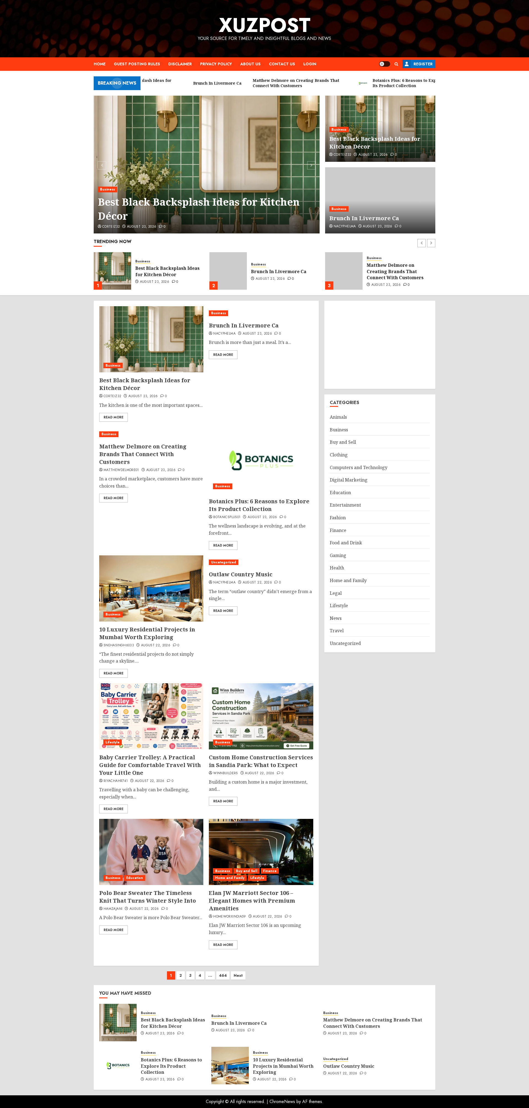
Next (238, 975)
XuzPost (265, 25)
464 (223, 975)
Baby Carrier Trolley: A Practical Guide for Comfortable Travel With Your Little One (150, 765)
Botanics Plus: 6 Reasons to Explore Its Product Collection (397, 271)
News (336, 618)
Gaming (338, 555)
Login (309, 64)
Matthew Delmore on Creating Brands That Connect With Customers (279, 271)
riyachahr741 (116, 781)
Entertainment (345, 505)
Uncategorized (223, 562)
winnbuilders (225, 773)
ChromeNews (282, 1101)
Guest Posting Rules (137, 64)
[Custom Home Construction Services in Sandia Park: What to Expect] (261, 716)
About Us (250, 64)
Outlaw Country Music (240, 574)
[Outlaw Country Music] (261, 562)
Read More (113, 417)
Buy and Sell (246, 870)
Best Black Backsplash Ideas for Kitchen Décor (198, 208)
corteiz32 (111, 227)
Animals (338, 417)
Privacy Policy (216, 64)
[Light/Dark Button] (384, 64)
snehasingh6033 (119, 645)
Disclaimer (180, 64)
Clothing (339, 455)
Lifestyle (113, 742)
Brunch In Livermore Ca (364, 218)
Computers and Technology (358, 467)
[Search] (396, 64)
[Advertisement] (380, 344)
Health (337, 568)
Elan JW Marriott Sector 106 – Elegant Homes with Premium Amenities (252, 900)
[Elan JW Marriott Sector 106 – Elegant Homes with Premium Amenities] (261, 852)
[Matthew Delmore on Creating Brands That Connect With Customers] (228, 271)
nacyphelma (345, 226)
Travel (337, 631)
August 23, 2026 (141, 227)
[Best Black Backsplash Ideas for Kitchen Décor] (207, 164)
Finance (270, 870)
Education (134, 877)
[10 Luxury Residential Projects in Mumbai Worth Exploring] (151, 588)
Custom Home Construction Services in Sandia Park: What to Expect (261, 761)
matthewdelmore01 (121, 470)
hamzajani (113, 909)
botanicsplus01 (227, 517)
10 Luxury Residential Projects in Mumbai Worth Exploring (147, 633)
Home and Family (229, 877)
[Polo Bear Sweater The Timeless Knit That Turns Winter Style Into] (151, 852)
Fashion (338, 518)
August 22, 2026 (155, 645)
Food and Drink (346, 543)
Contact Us (282, 64)
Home (100, 64)
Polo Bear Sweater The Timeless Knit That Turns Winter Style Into (147, 896)
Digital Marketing (349, 480)
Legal (336, 593)
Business (107, 189)
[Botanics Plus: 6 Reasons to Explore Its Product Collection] (344, 271)
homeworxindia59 (229, 917)
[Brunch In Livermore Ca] (380, 200)
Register (423, 64)
